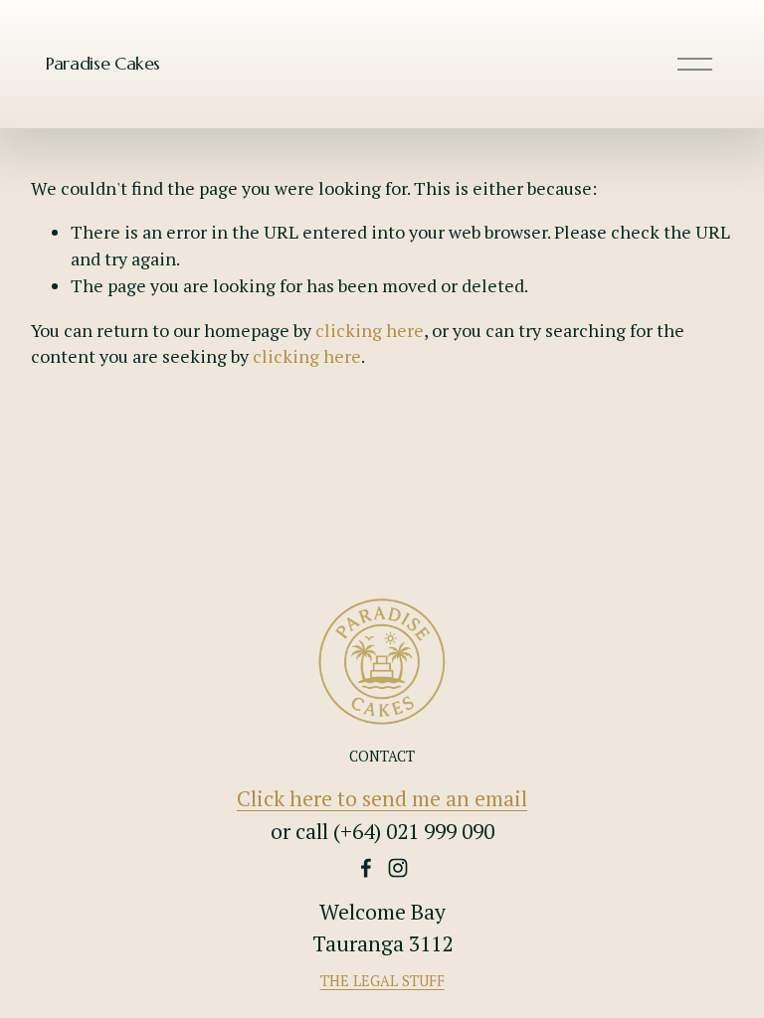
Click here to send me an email (382, 798)
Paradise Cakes (103, 64)
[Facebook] (366, 868)
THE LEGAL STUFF (382, 980)
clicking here (369, 330)
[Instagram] (398, 868)
